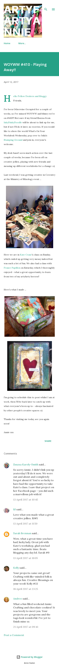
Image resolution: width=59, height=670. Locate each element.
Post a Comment (14, 635)
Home (7, 43)
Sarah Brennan (22, 533)
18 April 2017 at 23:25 (25, 588)
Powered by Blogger (31, 656)
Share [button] (48, 440)
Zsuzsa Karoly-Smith (25, 464)
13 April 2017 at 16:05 (25, 558)
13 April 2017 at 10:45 (25, 499)
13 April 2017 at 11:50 (25, 523)
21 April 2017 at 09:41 (25, 626)
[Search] (46, 5)
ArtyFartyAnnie (22, 20)
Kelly (16, 567)
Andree (17, 598)
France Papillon (12, 267)
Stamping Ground (13, 139)
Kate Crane (26, 254)
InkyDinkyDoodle (13, 122)
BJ (14, 509)
